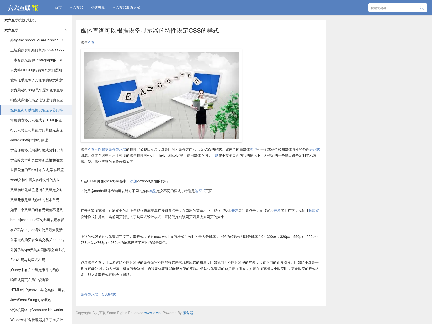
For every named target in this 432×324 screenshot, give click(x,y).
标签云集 (98, 7)
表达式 (315, 149)
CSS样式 (109, 294)
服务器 (188, 312)
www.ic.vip (152, 312)
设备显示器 (117, 149)
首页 (58, 7)
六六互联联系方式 (126, 7)
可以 (98, 149)
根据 (105, 149)
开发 (235, 210)
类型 (253, 149)
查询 (91, 42)
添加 (133, 180)
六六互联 (77, 7)
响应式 (200, 190)
